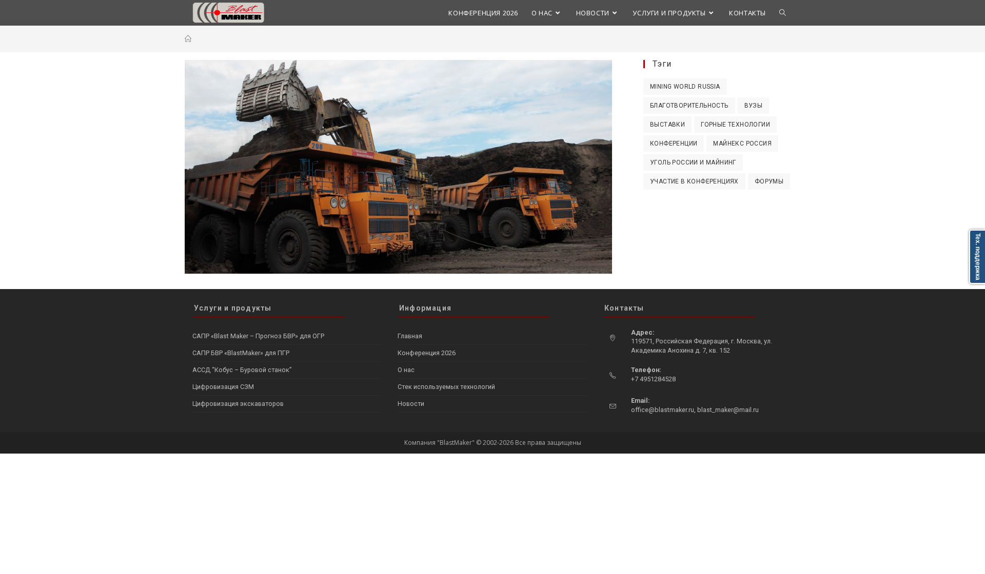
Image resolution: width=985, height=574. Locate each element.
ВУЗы (753, 105)
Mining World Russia (685, 86)
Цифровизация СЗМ (223, 387)
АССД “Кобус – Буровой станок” (241, 370)
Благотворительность (689, 105)
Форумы (769, 181)
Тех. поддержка (977, 256)
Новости (411, 403)
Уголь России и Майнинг (693, 162)
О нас (406, 370)
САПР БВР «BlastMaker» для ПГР (240, 353)
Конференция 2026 (427, 353)
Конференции (673, 143)
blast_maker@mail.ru (728, 410)
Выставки (667, 124)
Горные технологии (735, 124)
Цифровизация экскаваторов (238, 403)
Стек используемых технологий (446, 387)
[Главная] (188, 39)
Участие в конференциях (694, 181)
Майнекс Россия (742, 143)
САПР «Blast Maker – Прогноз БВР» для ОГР (258, 336)
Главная (410, 336)
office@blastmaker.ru (662, 410)
